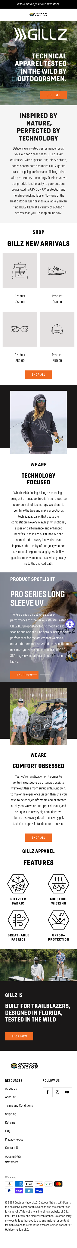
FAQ (7, 1131)
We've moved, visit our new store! (38, 4)
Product (20, 296)
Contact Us (12, 1148)
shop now (24, 672)
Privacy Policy (14, 1139)
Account (10, 1097)
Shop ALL (38, 374)
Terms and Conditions (19, 1105)
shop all (53, 95)
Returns (10, 1122)
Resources (13, 1080)
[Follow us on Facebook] (47, 1092)
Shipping (10, 1114)
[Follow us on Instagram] (57, 1092)
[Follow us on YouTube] (67, 1092)
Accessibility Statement (13, 1159)
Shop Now (19, 1036)
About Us (11, 1088)
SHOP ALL (38, 838)
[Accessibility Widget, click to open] (70, 624)
